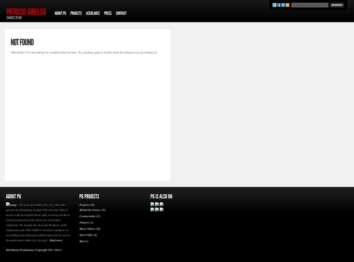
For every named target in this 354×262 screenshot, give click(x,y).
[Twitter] (274, 5)
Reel (81, 241)
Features (84, 222)
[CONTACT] (121, 14)
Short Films (86, 235)
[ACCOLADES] (93, 14)
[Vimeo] (283, 5)
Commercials (87, 216)
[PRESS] (108, 14)
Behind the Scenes (89, 210)
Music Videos (87, 228)
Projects (84, 205)
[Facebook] (279, 5)
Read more (56, 240)
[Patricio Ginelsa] (28, 20)
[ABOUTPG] (60, 14)
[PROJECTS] (76, 14)
